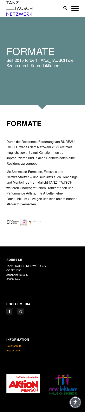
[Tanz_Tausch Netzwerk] (35, 8)
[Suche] (63, 8)
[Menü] (73, 8)
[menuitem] (63, 8)
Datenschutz (13, 346)
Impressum (13, 350)
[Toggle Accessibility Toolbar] (75, 402)
